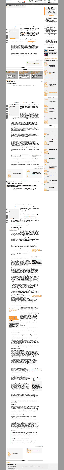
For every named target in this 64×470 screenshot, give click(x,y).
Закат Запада (45, 2)
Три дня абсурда (12, 218)
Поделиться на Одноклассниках (7, 35)
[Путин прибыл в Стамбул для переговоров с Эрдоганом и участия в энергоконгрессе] (46, 85)
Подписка (20, 2)
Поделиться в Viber (7, 38)
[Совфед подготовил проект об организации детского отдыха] (46, 93)
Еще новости (50, 45)
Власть (21, 4)
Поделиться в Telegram (7, 40)
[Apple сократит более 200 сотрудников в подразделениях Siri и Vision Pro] (29, 173)
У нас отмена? (11, 114)
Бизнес (33, 4)
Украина (17, 4)
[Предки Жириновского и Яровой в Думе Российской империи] (46, 78)
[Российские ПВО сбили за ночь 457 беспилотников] (29, 450)
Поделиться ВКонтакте (7, 29)
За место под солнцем (12, 38)
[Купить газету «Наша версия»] (18, 1)
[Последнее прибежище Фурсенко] (29, 63)
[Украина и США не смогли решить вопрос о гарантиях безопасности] (37, 252)
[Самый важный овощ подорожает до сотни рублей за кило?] (46, 132)
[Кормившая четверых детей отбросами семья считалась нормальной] (46, 187)
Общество (28, 4)
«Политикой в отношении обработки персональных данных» (36, 466)
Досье (51, 5)
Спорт (36, 4)
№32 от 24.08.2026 (21, 1)
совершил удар (23, 33)
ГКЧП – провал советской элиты (55, 3)
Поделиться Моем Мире (7, 32)
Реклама (23, 2)
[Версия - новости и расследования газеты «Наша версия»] (11, 2)
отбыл (32, 217)
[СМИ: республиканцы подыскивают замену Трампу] (46, 72)
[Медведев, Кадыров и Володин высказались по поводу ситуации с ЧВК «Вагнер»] (37, 372)
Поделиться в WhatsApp (7, 37)
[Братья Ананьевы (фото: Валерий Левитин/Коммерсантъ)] (14, 229)
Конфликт (24, 4)
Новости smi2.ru (8, 462)
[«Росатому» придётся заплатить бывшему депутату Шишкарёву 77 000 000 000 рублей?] (10, 174)
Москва (43, 4)
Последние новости (50, 15)
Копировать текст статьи (7, 42)
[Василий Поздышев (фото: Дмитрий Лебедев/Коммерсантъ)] (37, 296)
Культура (39, 4)
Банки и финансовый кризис (31, 216)
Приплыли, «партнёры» (36, 1)
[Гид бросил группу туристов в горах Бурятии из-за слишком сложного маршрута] (46, 168)
